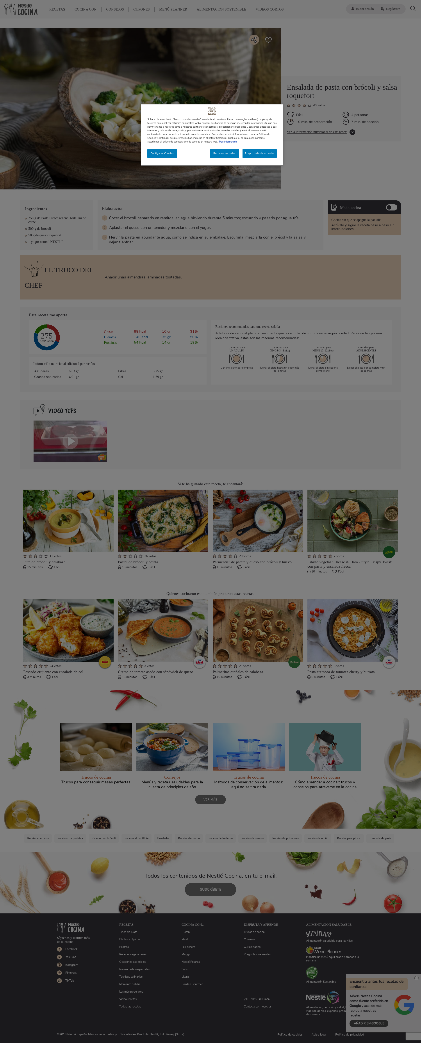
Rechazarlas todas (224, 153)
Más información (228, 141)
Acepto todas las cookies (260, 153)
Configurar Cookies (162, 153)
